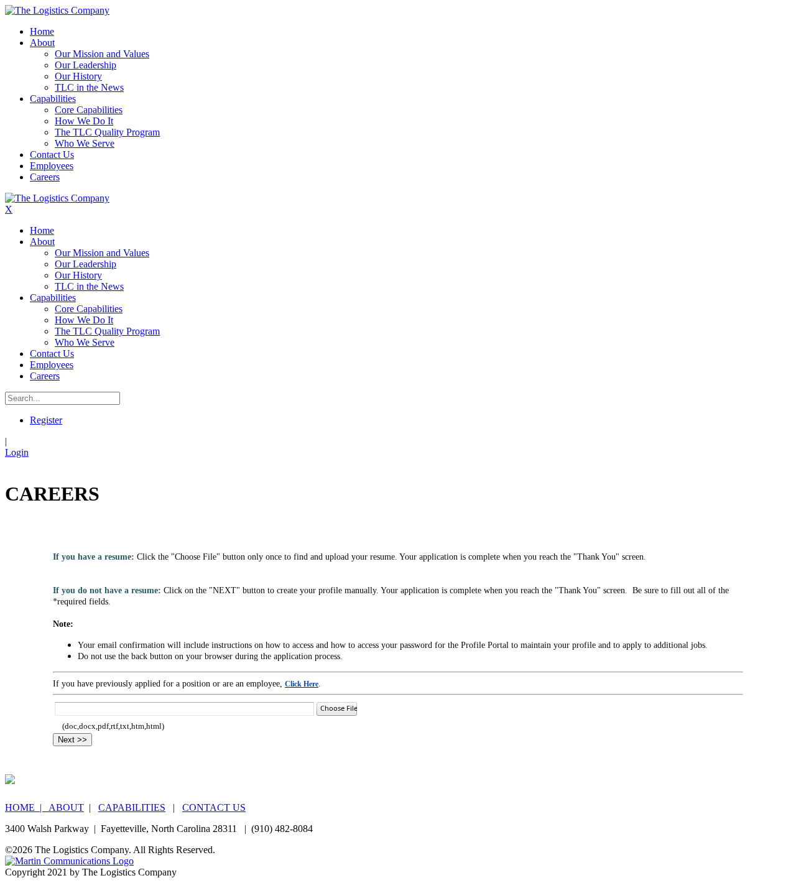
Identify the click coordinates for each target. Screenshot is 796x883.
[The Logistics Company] (57, 10)
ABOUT (66, 807)
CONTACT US (214, 807)
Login (17, 452)
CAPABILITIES (131, 807)
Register (46, 420)
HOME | (27, 807)
